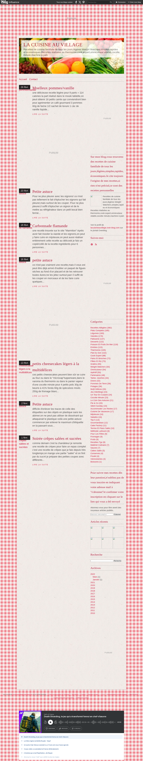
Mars (95, 577)
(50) (95, 372)
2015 (92, 599)
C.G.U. (103, 694)
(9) (100, 431)
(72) (100, 358)
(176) (96, 336)
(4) (96, 453)
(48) (97, 375)
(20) (96, 403)
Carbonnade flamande (50, 226)
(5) (97, 450)
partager (65, 728)
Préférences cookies (82, 698)
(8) (97, 442)
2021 (92, 582)
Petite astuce (42, 191)
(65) (95, 364)
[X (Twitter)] (79, 2)
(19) (98, 406)
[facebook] (76, 2)
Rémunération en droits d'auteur (117, 694)
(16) (96, 414)
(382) (101, 328)
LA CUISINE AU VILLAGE (52, 44)
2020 (92, 585)
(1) (96, 462)
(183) (97, 333)
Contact (33, 79)
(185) (99, 330)
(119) (104, 344)
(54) (98, 369)
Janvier (96, 580)
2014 (92, 602)
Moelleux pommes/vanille (53, 88)
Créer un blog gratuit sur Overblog (59, 694)
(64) (100, 367)
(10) (102, 428)
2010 (92, 613)
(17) (103, 409)
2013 (92, 605)
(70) (98, 361)
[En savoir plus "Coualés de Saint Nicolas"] (118, 532)
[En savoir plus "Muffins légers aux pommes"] (118, 543)
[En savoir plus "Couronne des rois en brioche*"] (107, 532)
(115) (96, 347)
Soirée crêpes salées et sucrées (56, 438)
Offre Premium (133, 694)
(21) (101, 400)
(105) (98, 350)
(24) (98, 392)
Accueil (23, 79)
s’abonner (51, 728)
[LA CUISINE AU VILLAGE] (96, 200)
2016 (92, 596)
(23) (99, 397)
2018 (92, 591)
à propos (77, 728)
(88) (98, 356)
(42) (95, 381)
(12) (99, 423)
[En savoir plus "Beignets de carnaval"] (96, 532)
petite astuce (42, 260)
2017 (92, 594)
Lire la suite (40, 114)
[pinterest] (83, 2)
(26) (98, 389)
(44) (99, 378)
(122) (97, 342)
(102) (98, 353)
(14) (95, 420)
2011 (92, 610)
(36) (100, 383)
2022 (92, 574)
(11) (98, 425)
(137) (97, 339)
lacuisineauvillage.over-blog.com (105, 228)
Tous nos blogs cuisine (65, 2)
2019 (92, 588)
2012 (92, 607)
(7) (99, 445)
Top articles (75, 694)
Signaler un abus (93, 694)
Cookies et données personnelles (64, 698)
